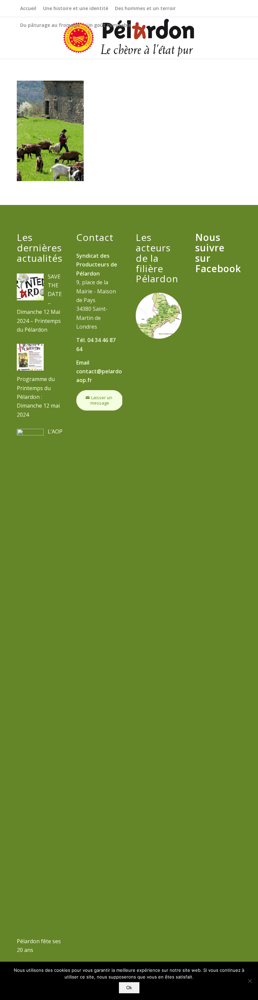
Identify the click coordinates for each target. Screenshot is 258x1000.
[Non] (249, 980)
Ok (129, 987)
